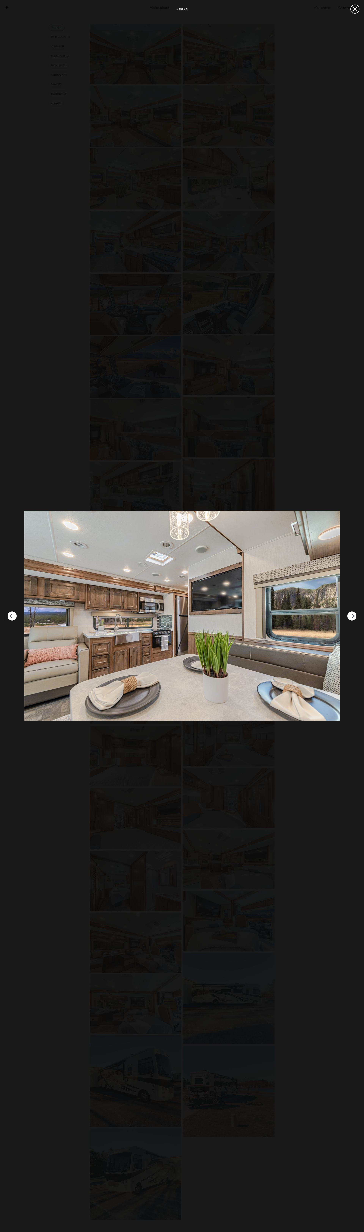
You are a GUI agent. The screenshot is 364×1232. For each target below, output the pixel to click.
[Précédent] (12, 616)
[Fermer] (354, 9)
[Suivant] (351, 616)
